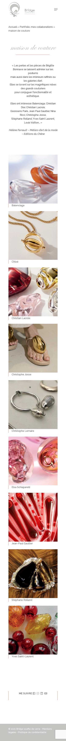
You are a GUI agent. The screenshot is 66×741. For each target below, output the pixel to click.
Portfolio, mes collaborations (36, 26)
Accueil (12, 26)
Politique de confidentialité (32, 732)
